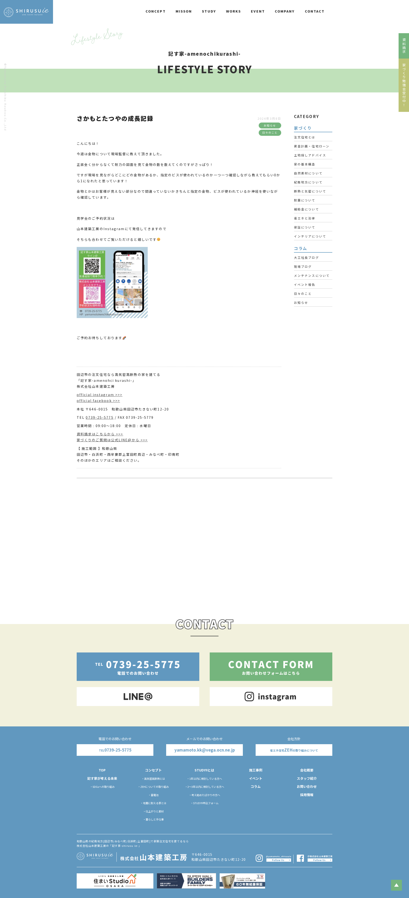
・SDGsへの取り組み (102, 787)
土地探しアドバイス (310, 155)
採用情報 (306, 794)
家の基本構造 (305, 164)
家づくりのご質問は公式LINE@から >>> (112, 440)
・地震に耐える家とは (153, 803)
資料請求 (404, 46)
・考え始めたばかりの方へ (204, 795)
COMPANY (285, 11)
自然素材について (308, 173)
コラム (256, 786)
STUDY (209, 11)
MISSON (184, 11)
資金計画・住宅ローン (311, 146)
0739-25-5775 (99, 417)
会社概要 (306, 770)
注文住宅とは (305, 137)
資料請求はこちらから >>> (100, 434)
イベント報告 (305, 284)
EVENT (258, 11)
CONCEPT (156, 11)
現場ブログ (303, 266)
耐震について (305, 200)
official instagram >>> (99, 394)
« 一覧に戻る (111, 597)
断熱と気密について (310, 191)
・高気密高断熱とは (153, 778)
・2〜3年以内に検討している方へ (204, 787)
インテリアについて (310, 236)
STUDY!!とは (204, 770)
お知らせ (301, 302)
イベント (255, 778)
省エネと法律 (305, 218)
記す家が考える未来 (102, 778)
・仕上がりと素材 (153, 811)
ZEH (294, 750)
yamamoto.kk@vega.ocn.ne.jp (204, 750)
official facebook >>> (98, 400)
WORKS (233, 11)
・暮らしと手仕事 (153, 819)
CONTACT (315, 11)
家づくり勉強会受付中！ (404, 85)
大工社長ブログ (306, 257)
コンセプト (153, 770)
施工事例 (255, 770)
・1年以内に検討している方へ (204, 778)
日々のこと (303, 293)
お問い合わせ (307, 786)
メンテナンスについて (312, 275)
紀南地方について (308, 182)
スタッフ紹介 (307, 778)
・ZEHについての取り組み (153, 787)
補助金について (306, 209)
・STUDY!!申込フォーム (204, 803)
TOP (102, 770)
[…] (266, 568)
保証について (305, 227)
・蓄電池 (153, 795)
